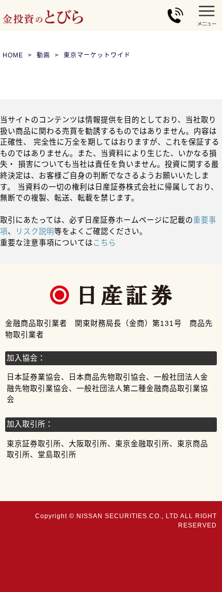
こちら (104, 243)
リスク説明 (34, 231)
